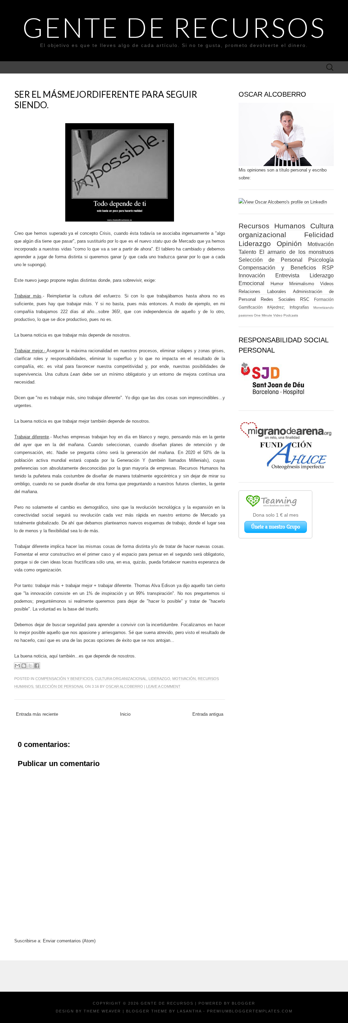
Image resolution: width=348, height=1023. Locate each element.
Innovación (252, 275)
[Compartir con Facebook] (36, 665)
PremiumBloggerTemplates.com (250, 1011)
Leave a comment (163, 686)
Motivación (184, 679)
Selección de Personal (59, 686)
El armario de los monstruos (296, 252)
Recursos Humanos (272, 226)
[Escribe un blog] (23, 665)
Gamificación (251, 307)
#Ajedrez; (276, 307)
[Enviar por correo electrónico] (17, 665)
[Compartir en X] (30, 665)
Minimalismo (301, 283)
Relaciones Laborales (262, 291)
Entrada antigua (207, 714)
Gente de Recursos (174, 27)
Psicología (321, 260)
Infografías (299, 307)
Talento (247, 252)
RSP (328, 268)
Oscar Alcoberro (124, 686)
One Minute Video (268, 315)
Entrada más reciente (37, 714)
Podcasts (290, 315)
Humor (277, 283)
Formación (324, 299)
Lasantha (189, 1011)
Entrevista (287, 275)
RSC (304, 299)
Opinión (289, 243)
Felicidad (319, 235)
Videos (327, 283)
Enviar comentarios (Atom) (69, 940)
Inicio (125, 714)
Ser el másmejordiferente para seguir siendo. (105, 99)
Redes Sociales (278, 299)
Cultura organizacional (120, 679)
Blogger (243, 1003)
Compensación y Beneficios (64, 679)
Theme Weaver (102, 1011)
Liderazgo (159, 679)
